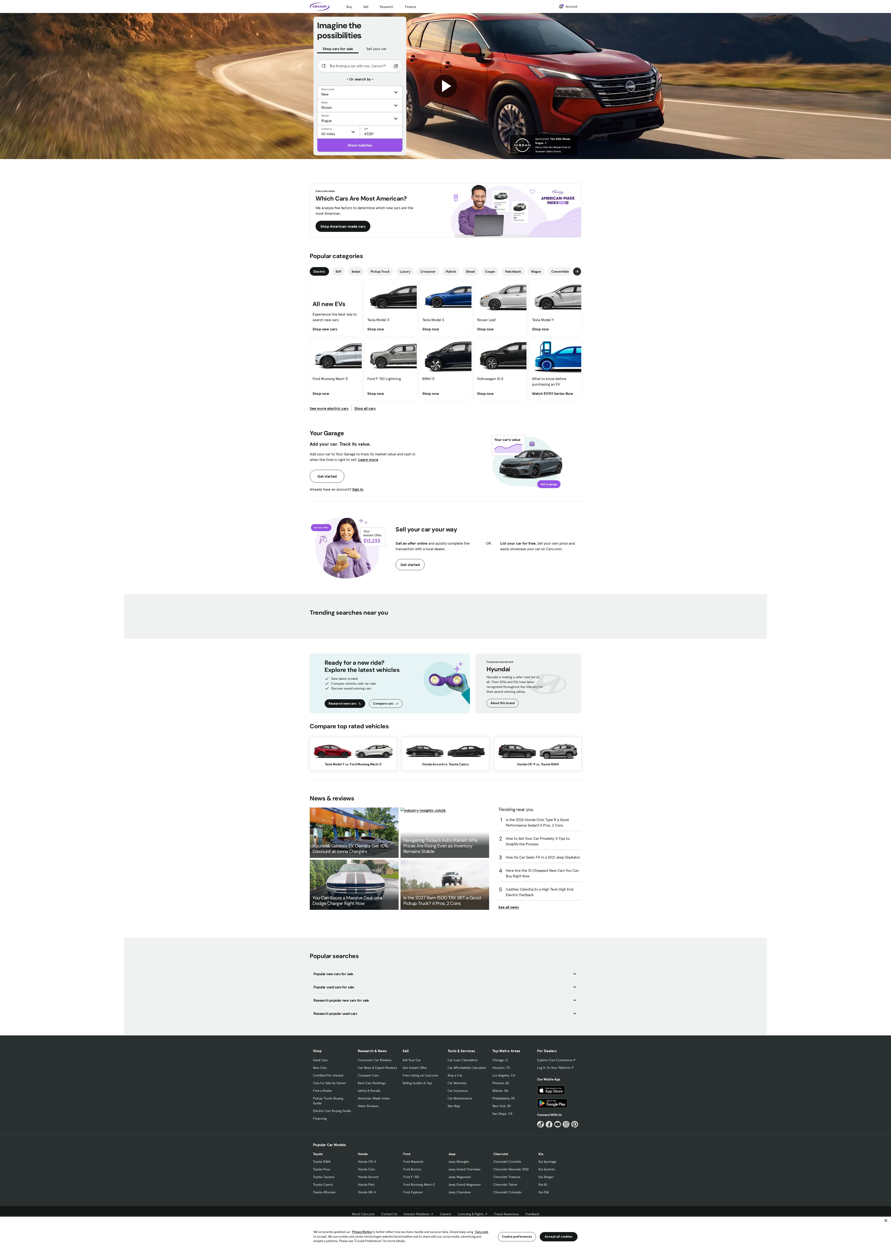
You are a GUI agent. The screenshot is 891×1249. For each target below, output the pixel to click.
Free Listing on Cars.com (420, 1075)
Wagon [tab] (536, 271)
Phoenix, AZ (500, 1083)
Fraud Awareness (506, 1214)
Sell (365, 7)
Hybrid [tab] (451, 271)
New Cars (320, 1068)
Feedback (532, 1214)
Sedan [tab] (356, 271)
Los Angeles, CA (503, 1075)
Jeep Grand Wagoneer (464, 1184)
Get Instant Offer (415, 1068)
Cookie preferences (517, 1236)
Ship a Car (455, 1075)
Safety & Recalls (369, 1091)
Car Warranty (457, 1083)
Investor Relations (416, 1214)
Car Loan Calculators (463, 1060)
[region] (445, 1232)
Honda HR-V (367, 1192)
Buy (349, 7)
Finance (410, 7)
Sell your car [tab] (376, 48)
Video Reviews (368, 1106)
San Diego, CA (502, 1114)
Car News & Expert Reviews (377, 1068)
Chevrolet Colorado (507, 1192)
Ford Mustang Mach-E (419, 1184)
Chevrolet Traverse (506, 1177)
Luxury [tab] (405, 271)
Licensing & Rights (471, 1214)
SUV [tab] (338, 271)
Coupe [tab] (490, 271)
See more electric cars (329, 408)
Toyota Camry (323, 1184)
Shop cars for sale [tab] (338, 48)
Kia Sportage (547, 1162)
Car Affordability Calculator (467, 1068)
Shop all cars (365, 408)
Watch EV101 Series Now (552, 393)
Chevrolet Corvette (507, 1162)
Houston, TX (501, 1068)
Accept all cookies (558, 1236)
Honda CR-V (367, 1162)
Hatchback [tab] (513, 271)
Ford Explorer (413, 1192)
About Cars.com (363, 1214)
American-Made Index (374, 1098)
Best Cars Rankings (371, 1083)
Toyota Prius (321, 1169)
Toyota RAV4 (321, 1162)
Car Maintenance (460, 1098)
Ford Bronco (412, 1169)
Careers (445, 1214)
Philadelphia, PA (503, 1098)
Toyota (318, 1154)
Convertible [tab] (560, 271)
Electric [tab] (319, 271)
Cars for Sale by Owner (329, 1083)
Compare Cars (368, 1075)
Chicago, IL (500, 1060)
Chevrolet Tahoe (505, 1184)
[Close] (886, 1220)
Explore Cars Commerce (554, 1060)
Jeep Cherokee (459, 1192)
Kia (541, 1154)
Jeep (451, 1154)
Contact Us (389, 1214)
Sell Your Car (412, 1060)
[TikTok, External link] (540, 1124)
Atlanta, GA (500, 1091)
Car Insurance (458, 1091)
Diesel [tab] (470, 271)
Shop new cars (325, 329)
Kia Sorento (547, 1169)
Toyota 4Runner (324, 1192)
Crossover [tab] (428, 271)
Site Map (454, 1106)
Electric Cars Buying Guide (332, 1111)
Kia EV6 (544, 1192)
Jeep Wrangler (458, 1162)
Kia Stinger (546, 1177)
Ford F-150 (411, 1177)
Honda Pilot (366, 1184)
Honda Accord (368, 1177)
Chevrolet (500, 1154)
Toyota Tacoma (323, 1177)
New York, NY (501, 1106)
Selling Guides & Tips (417, 1083)
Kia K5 (543, 1184)
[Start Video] (445, 86)
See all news (508, 907)
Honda (363, 1154)
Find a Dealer (322, 1091)
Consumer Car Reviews (374, 1060)
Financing (320, 1118)
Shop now (375, 329)
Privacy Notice (362, 1232)
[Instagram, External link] (566, 1124)
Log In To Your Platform (554, 1068)
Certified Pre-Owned (328, 1075)
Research (386, 7)
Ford (406, 1154)
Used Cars (320, 1060)
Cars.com (481, 1232)
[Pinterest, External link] (574, 1124)
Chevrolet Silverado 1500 (511, 1169)
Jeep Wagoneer (459, 1177)
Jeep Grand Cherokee (464, 1169)
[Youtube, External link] (557, 1124)
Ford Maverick (413, 1162)
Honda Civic (366, 1169)
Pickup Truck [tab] (380, 271)
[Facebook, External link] (549, 1124)
